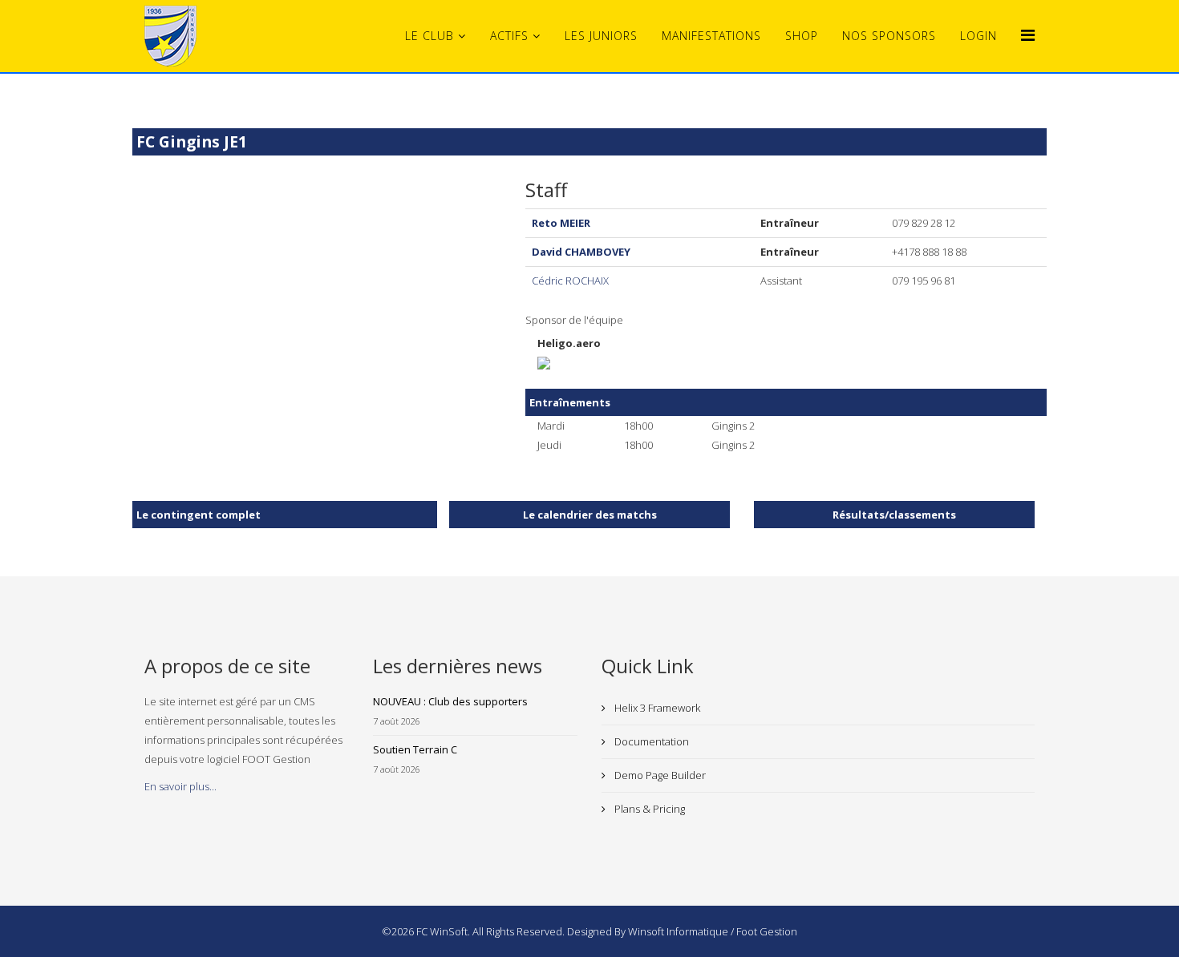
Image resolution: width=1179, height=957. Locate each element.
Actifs (509, 35)
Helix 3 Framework (656, 708)
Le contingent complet (198, 514)
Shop (801, 35)
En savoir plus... (180, 786)
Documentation (650, 741)
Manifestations (711, 35)
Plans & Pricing (648, 809)
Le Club (429, 35)
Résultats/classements (894, 514)
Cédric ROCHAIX (570, 280)
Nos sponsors (889, 35)
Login (978, 35)
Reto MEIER (561, 223)
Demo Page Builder (659, 775)
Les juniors (601, 35)
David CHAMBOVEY (581, 251)
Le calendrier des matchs (590, 514)
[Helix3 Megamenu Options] (1028, 35)
